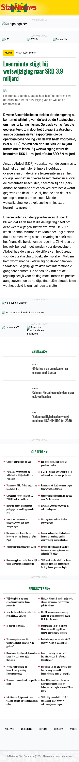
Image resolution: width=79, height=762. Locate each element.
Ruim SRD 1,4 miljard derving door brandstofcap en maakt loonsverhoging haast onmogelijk (56, 670)
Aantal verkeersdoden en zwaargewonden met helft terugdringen (17, 523)
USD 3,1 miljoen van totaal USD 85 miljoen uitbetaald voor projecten (56, 473)
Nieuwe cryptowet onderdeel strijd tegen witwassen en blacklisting (21, 561)
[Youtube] (25, 742)
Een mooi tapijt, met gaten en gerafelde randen (54, 463)
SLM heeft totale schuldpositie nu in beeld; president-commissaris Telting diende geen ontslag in (55, 563)
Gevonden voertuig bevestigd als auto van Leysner (55, 507)
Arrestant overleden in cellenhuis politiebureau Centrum (20, 613)
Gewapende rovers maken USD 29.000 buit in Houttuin (19, 497)
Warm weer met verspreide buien (21, 546)
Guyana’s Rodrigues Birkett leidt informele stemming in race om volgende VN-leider (55, 550)
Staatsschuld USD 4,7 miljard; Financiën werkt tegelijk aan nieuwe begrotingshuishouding (54, 629)
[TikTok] (53, 742)
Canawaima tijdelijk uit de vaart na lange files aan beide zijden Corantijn (21, 656)
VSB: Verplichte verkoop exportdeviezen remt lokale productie (18, 602)
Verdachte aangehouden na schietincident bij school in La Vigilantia (19, 475)
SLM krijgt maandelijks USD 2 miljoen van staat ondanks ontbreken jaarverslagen (54, 701)
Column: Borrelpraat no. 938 (18, 461)
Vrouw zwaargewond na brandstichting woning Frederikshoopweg (16, 670)
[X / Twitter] (39, 742)
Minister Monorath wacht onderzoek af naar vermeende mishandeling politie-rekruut (57, 602)
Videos (74, 729)
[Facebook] (12, 742)
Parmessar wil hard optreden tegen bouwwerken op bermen (56, 487)
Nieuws (9, 729)
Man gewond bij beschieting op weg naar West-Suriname (56, 497)
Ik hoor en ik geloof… (15, 625)
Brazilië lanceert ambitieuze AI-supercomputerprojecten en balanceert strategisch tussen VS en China (57, 685)
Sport (43, 729)
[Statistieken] (77, 759)
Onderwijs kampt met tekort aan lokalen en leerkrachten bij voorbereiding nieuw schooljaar (55, 536)
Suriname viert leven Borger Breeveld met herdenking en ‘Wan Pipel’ (21, 536)
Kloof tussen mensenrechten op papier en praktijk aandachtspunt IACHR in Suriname (55, 615)
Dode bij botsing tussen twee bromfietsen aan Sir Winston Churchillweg (53, 656)
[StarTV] (66, 8)
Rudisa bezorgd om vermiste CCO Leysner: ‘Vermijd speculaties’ (55, 641)
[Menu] (71, 7)
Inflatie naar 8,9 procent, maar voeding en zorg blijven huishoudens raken (21, 701)
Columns (26, 729)
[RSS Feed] (67, 742)
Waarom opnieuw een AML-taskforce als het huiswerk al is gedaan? (20, 643)
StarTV (58, 729)
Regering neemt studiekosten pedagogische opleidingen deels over (20, 509)
